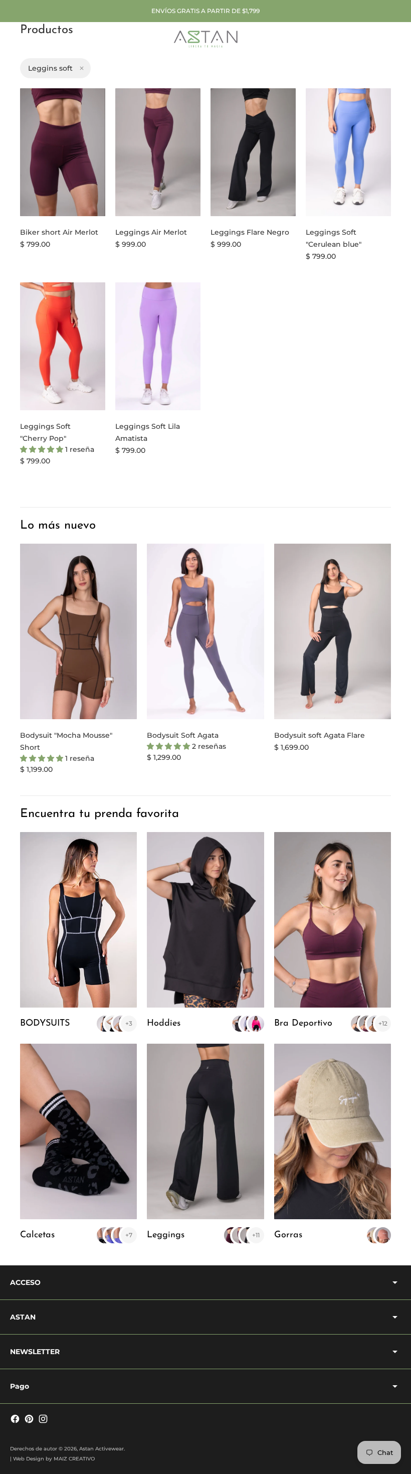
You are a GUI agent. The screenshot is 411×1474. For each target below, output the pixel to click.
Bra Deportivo (303, 1023)
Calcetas (37, 1235)
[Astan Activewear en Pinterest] (29, 1419)
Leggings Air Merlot (151, 232)
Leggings (165, 1235)
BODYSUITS (45, 1023)
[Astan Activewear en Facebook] (15, 1419)
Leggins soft (50, 68)
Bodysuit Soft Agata (183, 735)
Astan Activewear (101, 1448)
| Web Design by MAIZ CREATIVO (52, 1458)
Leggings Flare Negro (250, 232)
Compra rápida (63, 202)
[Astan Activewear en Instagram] (43, 1419)
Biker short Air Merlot (59, 232)
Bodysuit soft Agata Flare (319, 735)
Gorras (288, 1235)
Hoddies (163, 1023)
